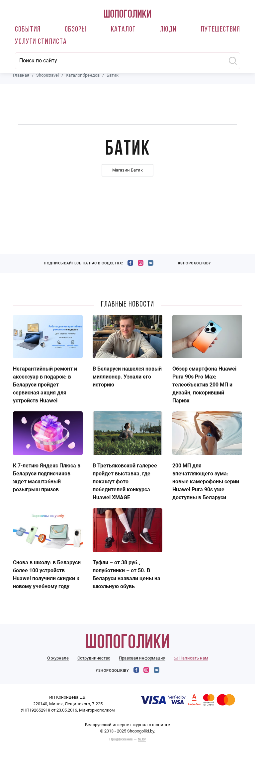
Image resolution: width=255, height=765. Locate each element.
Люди (168, 30)
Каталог (123, 30)
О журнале (58, 658)
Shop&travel (47, 75)
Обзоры (75, 30)
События (28, 30)
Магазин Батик (127, 170)
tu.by (142, 739)
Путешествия (220, 30)
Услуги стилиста (41, 42)
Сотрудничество (93, 658)
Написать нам (193, 658)
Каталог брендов (83, 75)
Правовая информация (142, 658)
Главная (21, 75)
